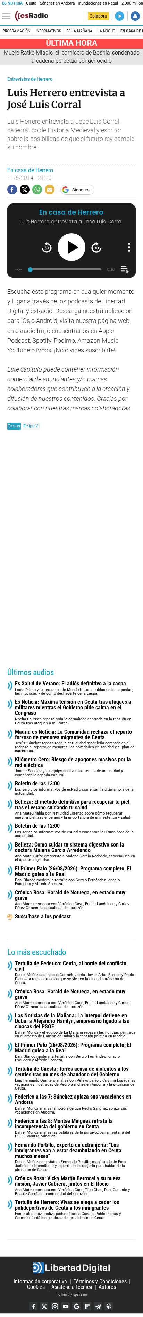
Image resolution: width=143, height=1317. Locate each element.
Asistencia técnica (71, 1287)
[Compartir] (12, 189)
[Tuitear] (25, 189)
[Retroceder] (47, 247)
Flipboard (87, 1306)
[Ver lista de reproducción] (124, 269)
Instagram (55, 1306)
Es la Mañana (79, 30)
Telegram (98, 1306)
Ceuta (31, 3)
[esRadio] (31, 16)
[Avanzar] (96, 247)
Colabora (98, 16)
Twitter (44, 1306)
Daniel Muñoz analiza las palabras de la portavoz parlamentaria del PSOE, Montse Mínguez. (72, 1128)
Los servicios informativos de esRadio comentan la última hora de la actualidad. (74, 788)
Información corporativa (40, 1281)
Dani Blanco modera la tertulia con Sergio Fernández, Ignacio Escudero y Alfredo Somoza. (73, 876)
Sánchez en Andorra (57, 3)
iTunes (108, 1306)
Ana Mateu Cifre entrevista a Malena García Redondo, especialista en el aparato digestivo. (75, 852)
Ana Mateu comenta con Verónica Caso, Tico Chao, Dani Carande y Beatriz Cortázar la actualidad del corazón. (72, 1186)
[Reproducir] (71, 247)
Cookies (36, 1287)
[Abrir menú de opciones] (129, 247)
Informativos (48, 30)
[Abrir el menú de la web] (8, 16)
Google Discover (76, 1306)
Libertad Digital (71, 1267)
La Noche (106, 30)
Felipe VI (31, 425)
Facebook (33, 1306)
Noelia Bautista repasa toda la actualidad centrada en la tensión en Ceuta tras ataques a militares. (73, 712)
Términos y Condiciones (100, 1281)
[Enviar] (37, 189)
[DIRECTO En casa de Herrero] (119, 16)
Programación (16, 30)
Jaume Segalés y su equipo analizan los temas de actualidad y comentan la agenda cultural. (73, 767)
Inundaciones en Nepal (98, 3)
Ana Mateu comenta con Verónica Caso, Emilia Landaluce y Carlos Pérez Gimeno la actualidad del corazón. (72, 900)
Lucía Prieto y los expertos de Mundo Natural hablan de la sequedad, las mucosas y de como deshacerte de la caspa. (74, 688)
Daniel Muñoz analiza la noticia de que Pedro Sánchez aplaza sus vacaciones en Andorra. (73, 1104)
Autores (107, 1287)
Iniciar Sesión (135, 16)
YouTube (65, 1306)
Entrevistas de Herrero (29, 79)
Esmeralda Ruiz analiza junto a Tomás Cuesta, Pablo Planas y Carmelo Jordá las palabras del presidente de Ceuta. (68, 1210)
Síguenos (81, 189)
